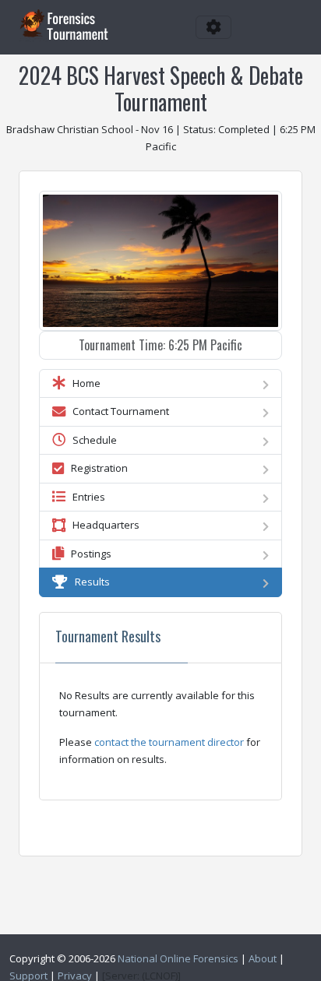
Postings (87, 554)
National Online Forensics (178, 958)
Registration (96, 468)
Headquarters (102, 525)
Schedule (91, 440)
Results (89, 582)
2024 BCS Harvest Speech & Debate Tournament (161, 88)
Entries (85, 497)
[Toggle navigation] (213, 27)
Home (83, 383)
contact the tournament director (169, 742)
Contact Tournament (117, 411)
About (263, 958)
